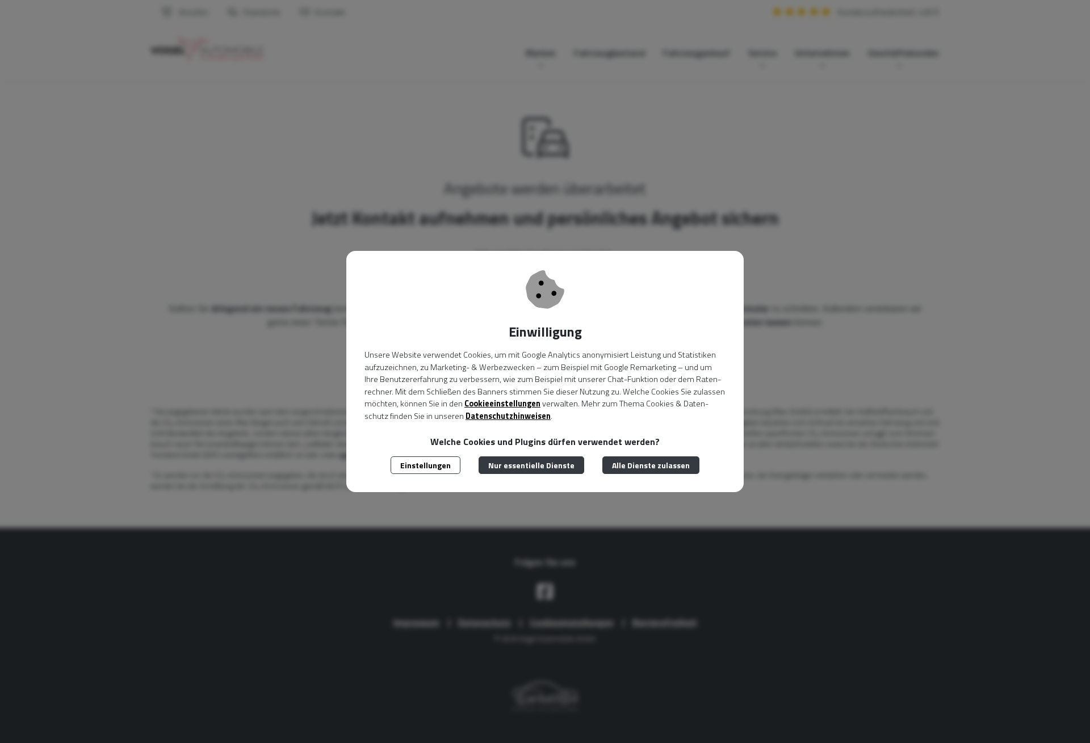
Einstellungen (425, 465)
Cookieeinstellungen (502, 403)
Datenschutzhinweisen (508, 416)
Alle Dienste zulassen (651, 465)
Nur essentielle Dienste (531, 465)
